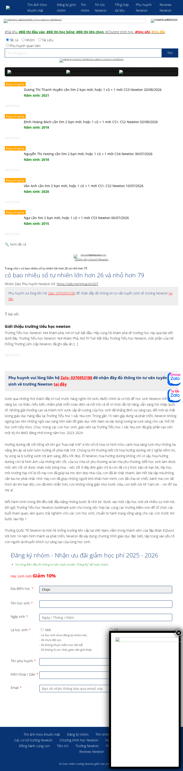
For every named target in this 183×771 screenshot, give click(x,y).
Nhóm (30, 40)
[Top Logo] (14, 8)
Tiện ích (62, 746)
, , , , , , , (85, 32)
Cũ (116, 630)
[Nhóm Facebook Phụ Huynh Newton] (75, 21)
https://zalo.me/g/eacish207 (77, 284)
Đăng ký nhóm (77, 734)
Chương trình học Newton (79, 740)
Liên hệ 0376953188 (174, 395)
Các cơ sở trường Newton (33, 740)
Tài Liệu (47, 40)
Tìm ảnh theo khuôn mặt (42, 734)
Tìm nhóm (103, 734)
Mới (48, 630)
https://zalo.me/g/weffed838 (174, 379)
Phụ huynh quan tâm (25, 45)
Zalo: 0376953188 (61, 293)
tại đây (60, 384)
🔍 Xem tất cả (15, 244)
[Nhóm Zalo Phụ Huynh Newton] (165, 21)
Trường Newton (87, 746)
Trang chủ (11, 268)
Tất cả (14, 40)
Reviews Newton (91, 751)
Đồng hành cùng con (34, 746)
